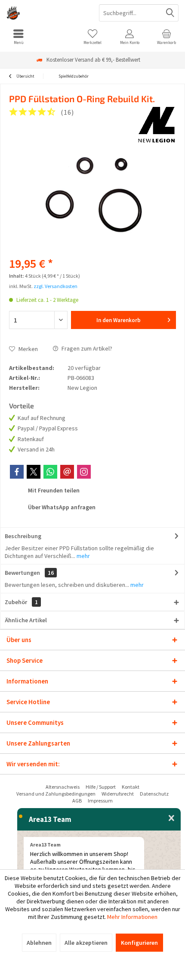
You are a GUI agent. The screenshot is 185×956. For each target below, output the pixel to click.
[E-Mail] (67, 472)
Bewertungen (22, 573)
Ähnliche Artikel (26, 620)
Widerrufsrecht (118, 793)
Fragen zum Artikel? (86, 348)
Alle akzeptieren (86, 943)
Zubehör (21, 602)
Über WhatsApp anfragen (61, 507)
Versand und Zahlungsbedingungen (56, 793)
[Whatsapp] (50, 472)
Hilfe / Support (101, 787)
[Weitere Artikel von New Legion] (156, 124)
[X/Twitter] (33, 472)
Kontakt (130, 787)
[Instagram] (84, 472)
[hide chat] (171, 818)
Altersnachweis (63, 787)
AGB (77, 800)
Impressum (100, 800)
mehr (82, 556)
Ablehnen (39, 943)
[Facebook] (17, 472)
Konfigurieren (139, 943)
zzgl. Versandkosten (55, 286)
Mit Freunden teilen (53, 490)
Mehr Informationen (132, 917)
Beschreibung (23, 536)
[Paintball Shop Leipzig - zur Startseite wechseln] (46, 13)
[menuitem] (18, 37)
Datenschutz (154, 793)
